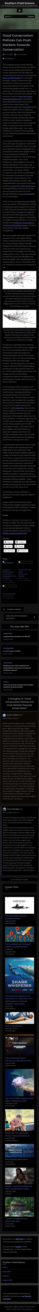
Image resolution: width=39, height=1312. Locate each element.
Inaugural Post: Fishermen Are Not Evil (16, 636)
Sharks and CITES (9, 594)
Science (6, 682)
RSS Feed (19, 1239)
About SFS (7, 1272)
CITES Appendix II (18, 408)
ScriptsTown (29, 1309)
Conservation (9, 58)
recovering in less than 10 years (23, 186)
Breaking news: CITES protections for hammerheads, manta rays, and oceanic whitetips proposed (17, 668)
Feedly (18, 1247)
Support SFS (7, 1280)
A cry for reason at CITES (11, 651)
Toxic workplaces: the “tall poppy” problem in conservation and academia (18, 946)
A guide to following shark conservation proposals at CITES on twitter (9, 574)
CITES (28, 107)
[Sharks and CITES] (9, 589)
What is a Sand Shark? (13, 1026)
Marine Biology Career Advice (16, 1159)
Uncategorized (8, 648)
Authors (6, 1276)
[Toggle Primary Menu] (19, 11)
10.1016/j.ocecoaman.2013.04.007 (15, 533)
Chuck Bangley (21, 54)
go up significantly (28, 194)
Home (5, 1267)
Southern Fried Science (19, 3)
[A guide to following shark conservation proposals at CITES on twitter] (9, 565)
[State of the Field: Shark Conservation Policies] (25, 565)
